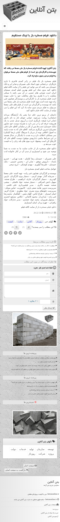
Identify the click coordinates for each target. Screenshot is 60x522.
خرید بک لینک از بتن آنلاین (49, 512)
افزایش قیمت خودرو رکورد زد (47, 361)
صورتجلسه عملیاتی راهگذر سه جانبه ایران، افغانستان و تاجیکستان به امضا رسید (32, 357)
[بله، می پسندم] (29, 227)
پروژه (51, 453)
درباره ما (55, 509)
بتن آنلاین (43, 9)
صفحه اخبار (29, 466)
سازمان (40, 449)
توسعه (51, 449)
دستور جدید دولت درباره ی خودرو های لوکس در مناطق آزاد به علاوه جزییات (33, 369)
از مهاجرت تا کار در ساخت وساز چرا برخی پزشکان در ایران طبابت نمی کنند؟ (33, 245)
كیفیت (10, 222)
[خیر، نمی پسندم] (16, 227)
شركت (41, 453)
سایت (20, 222)
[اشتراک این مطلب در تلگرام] (20, 233)
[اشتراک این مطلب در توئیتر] (11, 233)
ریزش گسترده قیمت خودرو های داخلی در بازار (41, 257)
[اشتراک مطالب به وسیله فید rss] (6, 233)
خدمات (22, 449)
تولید (31, 449)
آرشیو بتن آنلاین (53, 516)
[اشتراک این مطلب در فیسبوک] (15, 233)
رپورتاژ (39, 222)
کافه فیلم (39, 110)
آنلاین (29, 222)
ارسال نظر (48, 308)
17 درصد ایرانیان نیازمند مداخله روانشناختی (42, 253)
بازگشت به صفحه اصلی (15, 470)
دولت (13, 449)
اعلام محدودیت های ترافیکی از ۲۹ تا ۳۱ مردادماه (41, 249)
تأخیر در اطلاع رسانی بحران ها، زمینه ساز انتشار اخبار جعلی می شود (36, 365)
